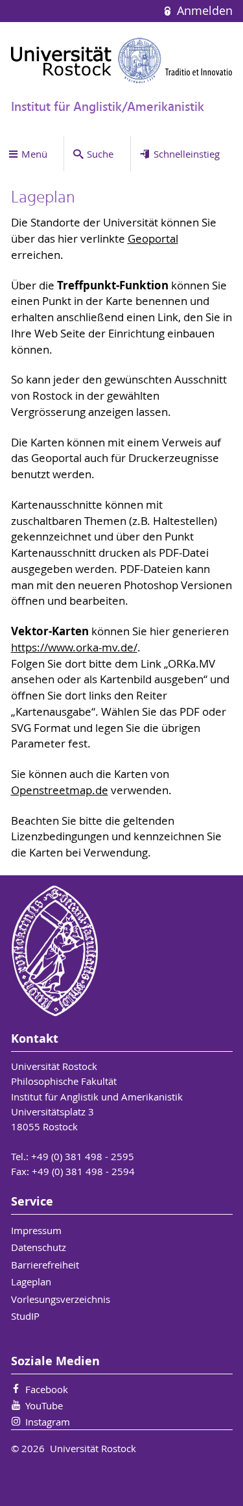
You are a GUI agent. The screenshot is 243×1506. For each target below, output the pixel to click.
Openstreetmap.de (59, 790)
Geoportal (153, 239)
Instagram (47, 1421)
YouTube (44, 1405)
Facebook (46, 1389)
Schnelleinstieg (187, 153)
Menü (34, 153)
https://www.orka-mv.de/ (74, 647)
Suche (100, 153)
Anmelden (203, 10)
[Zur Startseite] (122, 60)
